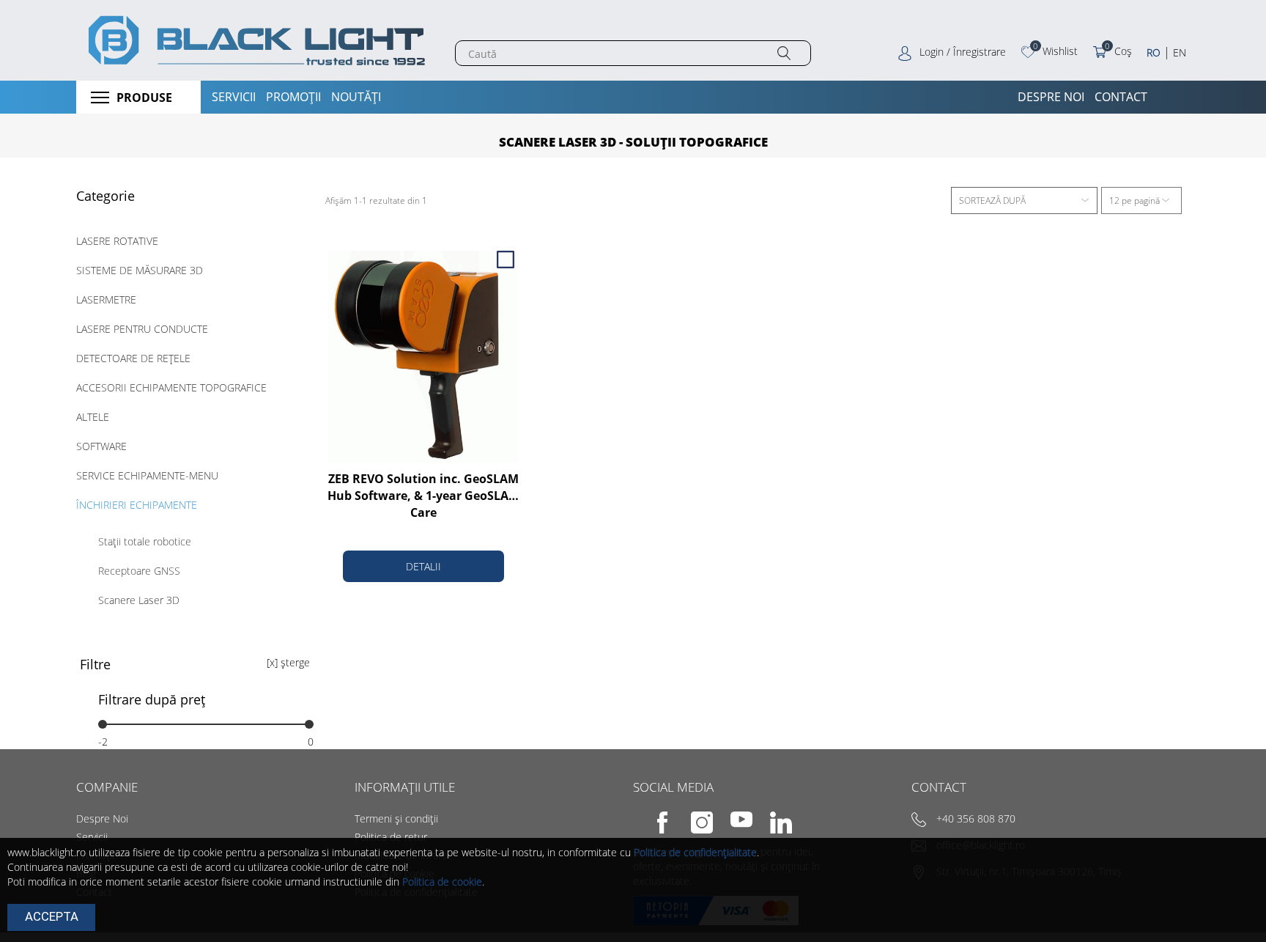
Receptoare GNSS (139, 571)
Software (101, 446)
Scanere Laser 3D (138, 600)
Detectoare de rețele (133, 358)
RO (1153, 52)
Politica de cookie (442, 881)
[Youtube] (732, 832)
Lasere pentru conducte (142, 329)
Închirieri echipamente (136, 505)
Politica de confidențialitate (695, 852)
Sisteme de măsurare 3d (139, 270)
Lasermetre (106, 299)
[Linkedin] (770, 832)
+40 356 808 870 (975, 818)
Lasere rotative (117, 241)
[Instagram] (692, 832)
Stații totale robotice (144, 541)
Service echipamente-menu (147, 475)
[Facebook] (653, 832)
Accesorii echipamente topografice (171, 387)
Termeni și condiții (396, 818)
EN (1179, 52)
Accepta (51, 916)
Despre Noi (102, 818)
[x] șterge (288, 662)
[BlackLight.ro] (254, 40)
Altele (92, 417)
